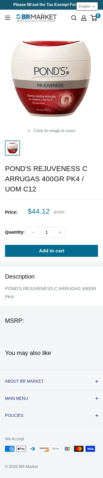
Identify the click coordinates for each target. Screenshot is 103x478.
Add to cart (51, 250)
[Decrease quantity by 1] (33, 232)
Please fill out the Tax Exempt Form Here (51, 4)
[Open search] (74, 18)
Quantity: (15, 232)
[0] (94, 18)
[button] (87, 6)
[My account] (83, 18)
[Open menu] (7, 18)
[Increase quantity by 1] (59, 232)
